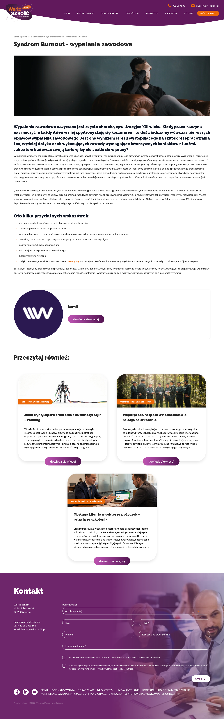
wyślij (198, 678)
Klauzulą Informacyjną (78, 668)
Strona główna (21, 36)
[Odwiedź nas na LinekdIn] (26, 692)
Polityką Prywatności (104, 668)
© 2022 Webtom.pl (37, 703)
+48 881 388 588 (27, 625)
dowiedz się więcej (86, 319)
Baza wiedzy (37, 36)
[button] (67, 13)
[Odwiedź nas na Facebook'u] (17, 692)
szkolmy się (73, 261)
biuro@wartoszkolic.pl (33, 629)
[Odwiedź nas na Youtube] (35, 692)
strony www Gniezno (54, 703)
